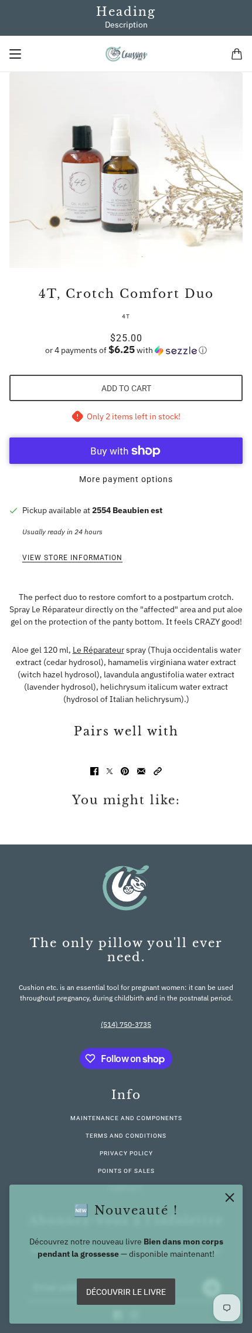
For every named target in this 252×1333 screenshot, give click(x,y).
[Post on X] (109, 771)
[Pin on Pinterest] (124, 771)
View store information (72, 557)
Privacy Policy (126, 1153)
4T (126, 316)
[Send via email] (141, 771)
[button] (126, 350)
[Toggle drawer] (15, 54)
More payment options (126, 479)
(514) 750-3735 (126, 1024)
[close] (230, 1197)
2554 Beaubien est (127, 510)
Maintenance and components (126, 1118)
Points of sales (126, 1171)
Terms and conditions (126, 1135)
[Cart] (237, 54)
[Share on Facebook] (94, 771)
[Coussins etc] (126, 54)
